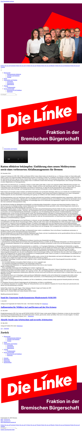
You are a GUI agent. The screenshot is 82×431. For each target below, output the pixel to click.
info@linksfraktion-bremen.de (8, 422)
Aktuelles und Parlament (13, 75)
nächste (7, 328)
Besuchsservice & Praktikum (14, 90)
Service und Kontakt (9, 88)
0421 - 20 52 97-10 (5, 420)
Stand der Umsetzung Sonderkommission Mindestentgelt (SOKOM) (28, 298)
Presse (5, 78)
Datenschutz (7, 361)
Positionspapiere (11, 87)
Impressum (10, 91)
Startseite (6, 358)
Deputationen (10, 83)
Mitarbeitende (10, 84)
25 (4, 328)
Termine (9, 77)
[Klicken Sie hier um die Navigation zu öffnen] (1, 70)
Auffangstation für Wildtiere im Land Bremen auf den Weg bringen (28, 307)
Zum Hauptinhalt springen (7, 1)
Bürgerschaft (7, 72)
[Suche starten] (16, 428)
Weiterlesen (45, 303)
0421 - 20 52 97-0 (5, 419)
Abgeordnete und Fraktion (10, 80)
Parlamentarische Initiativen (14, 74)
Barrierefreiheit (7, 362)
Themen (6, 86)
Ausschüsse (10, 81)
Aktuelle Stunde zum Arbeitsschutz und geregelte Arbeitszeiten (26, 320)
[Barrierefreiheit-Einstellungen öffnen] (79, 218)
